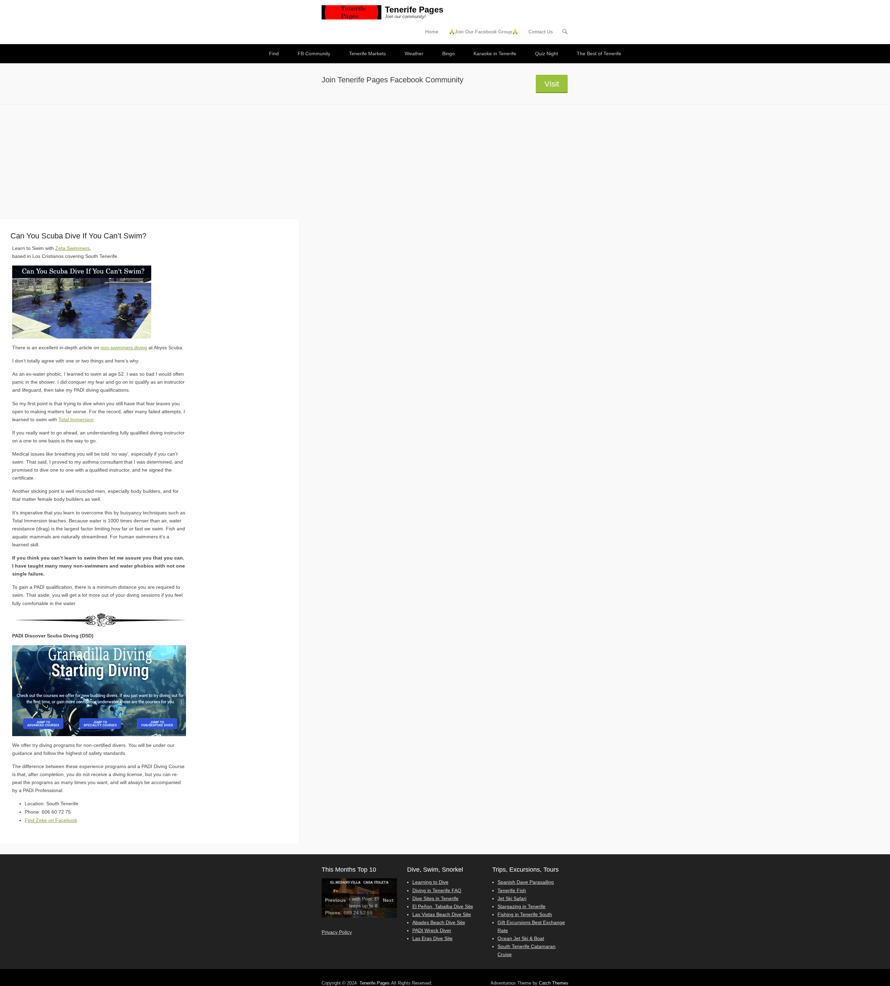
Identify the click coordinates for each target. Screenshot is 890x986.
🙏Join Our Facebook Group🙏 (483, 31)
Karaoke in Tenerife (495, 53)
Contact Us (540, 31)
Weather (414, 53)
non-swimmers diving (123, 347)
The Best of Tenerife (599, 53)
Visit (551, 84)
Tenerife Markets (367, 53)
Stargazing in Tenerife (521, 906)
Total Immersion (76, 419)
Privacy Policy (337, 932)
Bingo (448, 53)
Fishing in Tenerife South (524, 914)
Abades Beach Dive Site (438, 922)
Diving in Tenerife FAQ (436, 890)
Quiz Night (546, 53)
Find (274, 53)
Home (431, 31)
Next (388, 900)
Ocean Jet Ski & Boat (520, 938)
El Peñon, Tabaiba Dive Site (442, 906)
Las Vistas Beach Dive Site (441, 914)
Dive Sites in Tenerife (435, 898)
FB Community (314, 53)
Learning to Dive (430, 882)
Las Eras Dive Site (432, 938)
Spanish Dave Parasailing (525, 882)
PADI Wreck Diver (431, 930)
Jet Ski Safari (511, 898)
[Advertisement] (445, 156)
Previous (335, 900)
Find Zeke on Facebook (51, 820)
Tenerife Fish (511, 890)
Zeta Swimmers (72, 248)
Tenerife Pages (414, 9)
